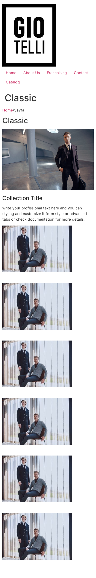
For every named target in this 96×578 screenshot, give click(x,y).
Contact (81, 72)
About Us (31, 72)
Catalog (13, 82)
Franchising (57, 72)
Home (11, 72)
